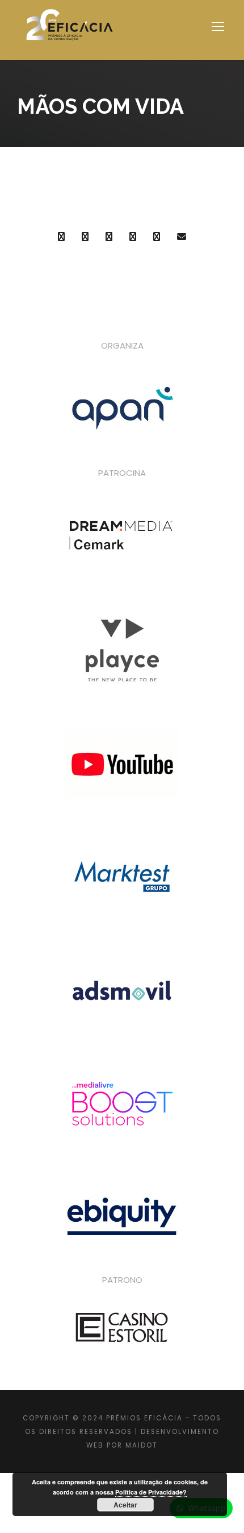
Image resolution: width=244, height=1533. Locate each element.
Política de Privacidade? (151, 1492)
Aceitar (125, 1505)
